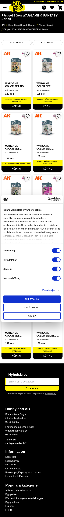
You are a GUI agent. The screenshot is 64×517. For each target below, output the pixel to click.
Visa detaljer (48, 290)
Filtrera (18, 43)
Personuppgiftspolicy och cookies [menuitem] (23, 472)
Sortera (49, 43)
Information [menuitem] (15, 452)
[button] (4, 7)
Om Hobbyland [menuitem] (13, 468)
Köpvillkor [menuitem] (10, 457)
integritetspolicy (50, 394)
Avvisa (32, 316)
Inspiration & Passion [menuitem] (16, 476)
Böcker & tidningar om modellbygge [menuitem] (24, 498)
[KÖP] (16, 107)
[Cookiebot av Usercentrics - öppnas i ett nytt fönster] (48, 199)
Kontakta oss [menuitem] (12, 460)
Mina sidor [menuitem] (10, 464)
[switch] (56, 259)
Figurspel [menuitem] (10, 506)
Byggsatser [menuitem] (11, 494)
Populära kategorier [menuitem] (22, 485)
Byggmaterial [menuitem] (12, 502)
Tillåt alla (32, 299)
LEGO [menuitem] (8, 510)
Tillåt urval (32, 307)
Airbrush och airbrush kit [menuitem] (18, 490)
